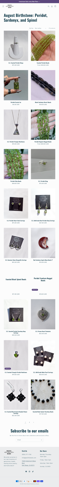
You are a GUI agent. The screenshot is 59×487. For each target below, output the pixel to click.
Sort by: (31, 28)
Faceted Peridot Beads (43, 63)
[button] (3, 6)
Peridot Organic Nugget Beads (43, 142)
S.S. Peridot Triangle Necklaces (16, 142)
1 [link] (25, 422)
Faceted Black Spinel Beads (16, 279)
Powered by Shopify (34, 483)
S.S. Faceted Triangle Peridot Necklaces (16, 372)
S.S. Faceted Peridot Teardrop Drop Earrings (16, 332)
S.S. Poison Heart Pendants (43, 331)
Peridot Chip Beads (16, 181)
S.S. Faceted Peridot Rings (16, 63)
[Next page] (33, 422)
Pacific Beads (27, 483)
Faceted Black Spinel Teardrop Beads (43, 412)
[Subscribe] (41, 440)
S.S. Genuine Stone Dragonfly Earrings (16, 260)
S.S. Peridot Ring (43, 181)
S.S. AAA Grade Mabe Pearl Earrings (43, 372)
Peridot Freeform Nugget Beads (43, 279)
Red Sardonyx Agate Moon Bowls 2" (43, 260)
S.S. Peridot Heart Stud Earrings (16, 220)
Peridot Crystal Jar (16, 102)
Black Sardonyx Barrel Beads (43, 102)
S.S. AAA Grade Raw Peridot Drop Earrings (43, 220)
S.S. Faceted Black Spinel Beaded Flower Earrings (16, 412)
